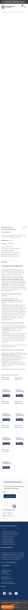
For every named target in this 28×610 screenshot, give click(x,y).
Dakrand (10, 248)
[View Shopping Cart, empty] (21, 6)
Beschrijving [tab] (4, 262)
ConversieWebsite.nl (15, 607)
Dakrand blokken (9, 246)
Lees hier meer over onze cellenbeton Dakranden (13, 369)
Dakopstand (6, 248)
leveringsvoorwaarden (11, 562)
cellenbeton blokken (7, 554)
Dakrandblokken (16, 248)
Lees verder (6, 395)
